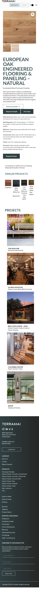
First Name (6, 559)
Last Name (5, 565)
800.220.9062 (6, 443)
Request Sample (11, 111)
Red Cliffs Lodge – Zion (18, 326)
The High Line (13, 248)
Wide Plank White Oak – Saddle (31, 190)
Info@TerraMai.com (8, 441)
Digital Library (14, 5)
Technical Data (12, 106)
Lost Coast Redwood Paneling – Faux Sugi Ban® (24, 193)
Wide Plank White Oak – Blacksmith (16, 192)
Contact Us (24, 5)
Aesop (10, 406)
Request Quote (11, 156)
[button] (32, 14)
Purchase (27, 111)
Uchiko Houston (15, 287)
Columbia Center (15, 367)
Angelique (8, 187)
